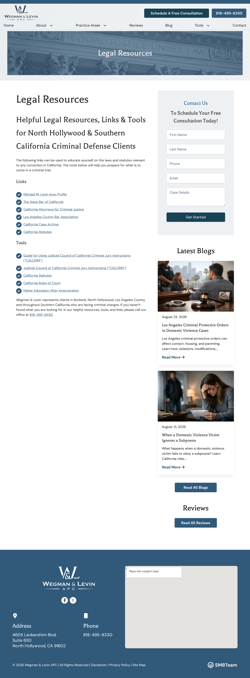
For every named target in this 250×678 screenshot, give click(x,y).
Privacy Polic (118, 665)
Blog (168, 25)
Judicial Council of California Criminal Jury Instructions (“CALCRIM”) (74, 268)
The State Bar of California (43, 202)
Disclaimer (99, 665)
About (41, 25)
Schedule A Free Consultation (177, 13)
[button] (196, 487)
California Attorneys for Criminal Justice (53, 209)
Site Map (139, 665)
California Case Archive (41, 224)
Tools (199, 25)
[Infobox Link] (102, 625)
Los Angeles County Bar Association (50, 217)
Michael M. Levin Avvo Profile (45, 194)
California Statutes (37, 232)
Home (9, 25)
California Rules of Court (42, 283)
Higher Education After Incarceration (51, 290)
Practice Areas (88, 25)
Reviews (136, 25)
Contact (239, 25)
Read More (171, 357)
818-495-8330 (229, 13)
